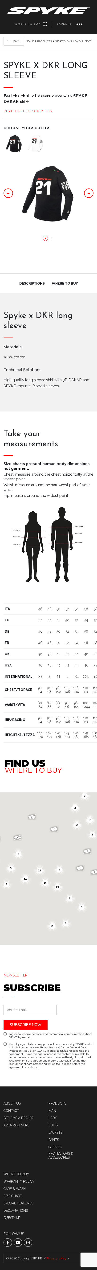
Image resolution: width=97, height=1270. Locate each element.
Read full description (28, 111)
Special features (18, 1203)
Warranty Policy (19, 1181)
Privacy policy (56, 1258)
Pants (53, 1140)
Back (16, 41)
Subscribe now (25, 1025)
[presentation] (8, 193)
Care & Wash (15, 1189)
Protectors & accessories (60, 1155)
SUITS (53, 1125)
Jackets (55, 1132)
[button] (45, 238)
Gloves (54, 1147)
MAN (52, 1111)
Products (44, 41)
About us (12, 1103)
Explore (64, 23)
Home (30, 41)
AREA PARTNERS (16, 1125)
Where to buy (27, 23)
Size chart (13, 1196)
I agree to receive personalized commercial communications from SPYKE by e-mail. (50, 1035)
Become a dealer (18, 1118)
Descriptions (32, 283)
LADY (52, 1118)
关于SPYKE (12, 1218)
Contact (11, 1111)
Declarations (16, 1210)
